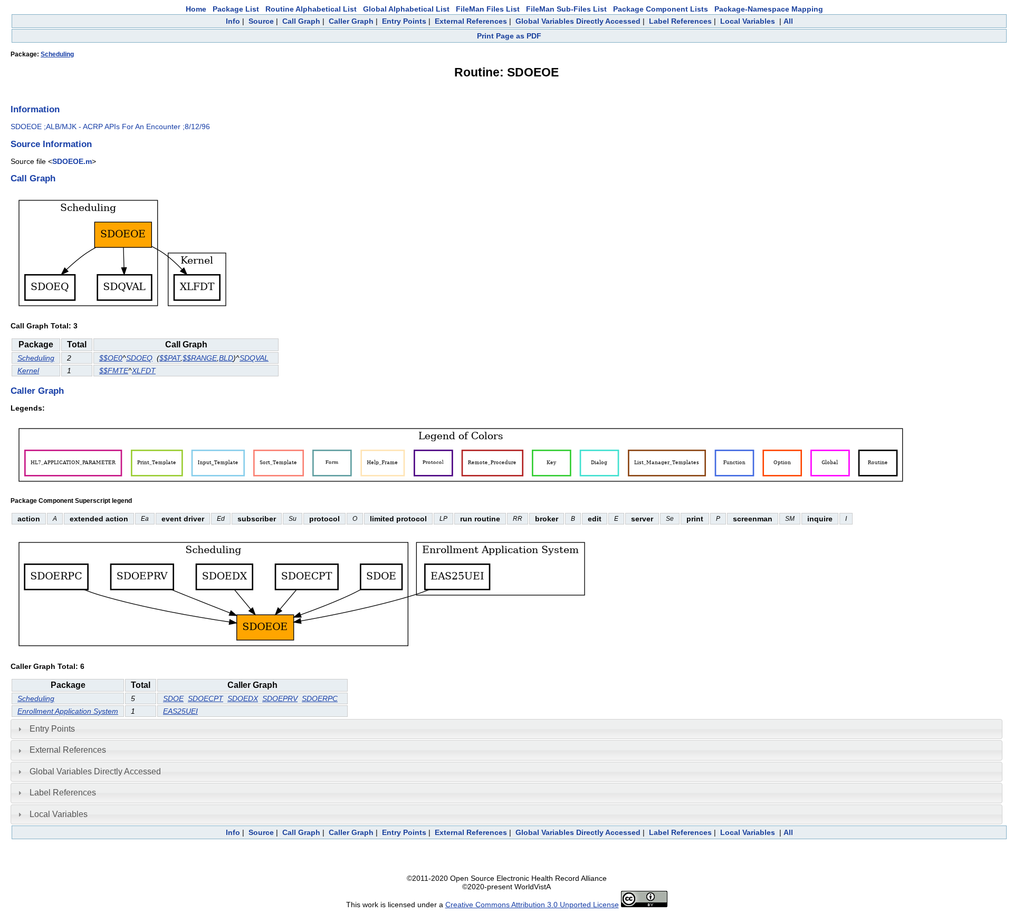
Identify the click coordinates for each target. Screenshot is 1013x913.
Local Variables (747, 21)
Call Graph (301, 21)
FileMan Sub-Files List (566, 9)
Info (233, 21)
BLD (226, 358)
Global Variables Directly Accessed (578, 21)
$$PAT (169, 358)
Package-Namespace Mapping (768, 9)
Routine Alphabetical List (311, 9)
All (788, 21)
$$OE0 (110, 358)
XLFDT (144, 370)
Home (196, 9)
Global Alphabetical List (406, 9)
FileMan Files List (488, 9)
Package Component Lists (660, 9)
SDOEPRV (280, 698)
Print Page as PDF (509, 36)
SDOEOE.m (72, 161)
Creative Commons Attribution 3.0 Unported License (532, 904)
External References (471, 21)
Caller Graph (351, 21)
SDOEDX (242, 698)
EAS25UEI (180, 711)
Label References (680, 21)
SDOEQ (139, 358)
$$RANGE (200, 358)
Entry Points (404, 21)
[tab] (506, 729)
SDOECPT (205, 698)
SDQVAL (254, 358)
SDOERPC (320, 698)
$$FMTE (113, 370)
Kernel (28, 370)
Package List (236, 9)
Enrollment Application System (67, 711)
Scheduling (57, 54)
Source (261, 21)
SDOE (173, 698)
